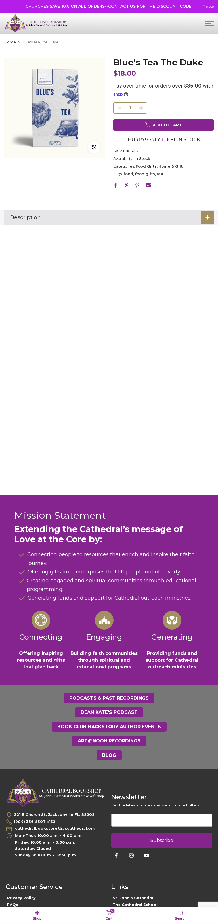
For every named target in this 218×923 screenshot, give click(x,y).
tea (160, 174)
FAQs (12, 904)
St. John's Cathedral (133, 898)
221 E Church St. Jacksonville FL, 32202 (54, 814)
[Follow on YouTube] (147, 855)
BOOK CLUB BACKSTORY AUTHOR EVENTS (109, 726)
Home (10, 42)
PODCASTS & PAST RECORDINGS (109, 698)
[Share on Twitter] (126, 185)
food (128, 174)
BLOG (109, 755)
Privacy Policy (21, 898)
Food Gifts (146, 166)
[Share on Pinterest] (137, 185)
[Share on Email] (148, 185)
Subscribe (161, 840)
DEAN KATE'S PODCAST (109, 712)
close (11, 6)
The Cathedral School (135, 904)
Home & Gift (170, 166)
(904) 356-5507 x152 (34, 821)
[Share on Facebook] (115, 185)
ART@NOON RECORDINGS (109, 741)
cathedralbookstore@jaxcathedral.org (54, 828)
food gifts (145, 174)
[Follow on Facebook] (116, 855)
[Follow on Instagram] (131, 855)
